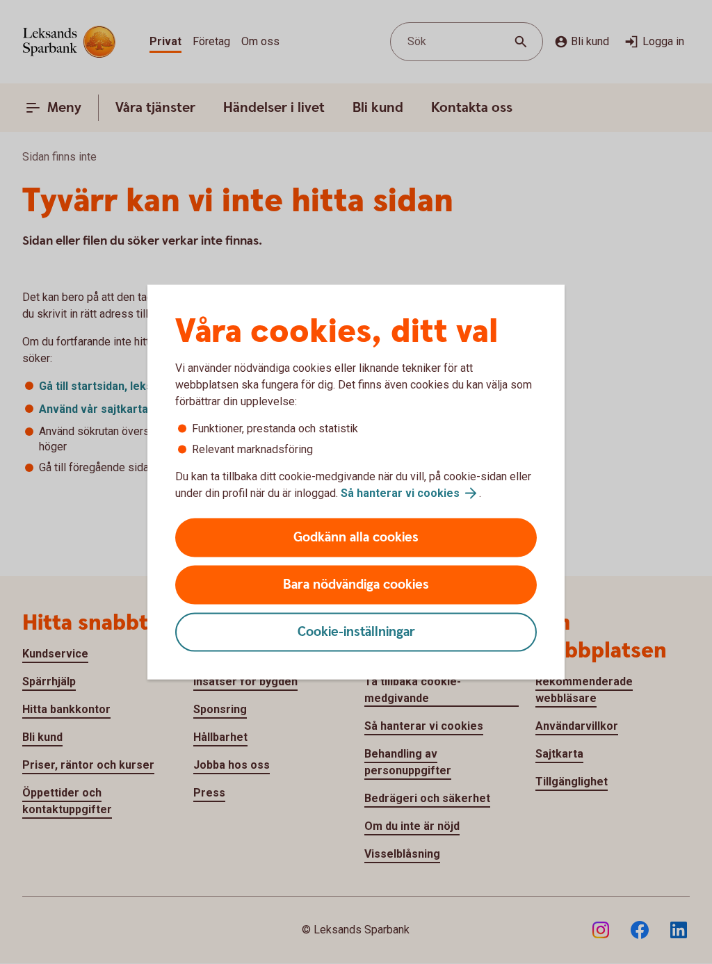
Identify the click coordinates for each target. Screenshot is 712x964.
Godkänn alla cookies (356, 537)
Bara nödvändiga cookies (356, 585)
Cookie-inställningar (356, 632)
